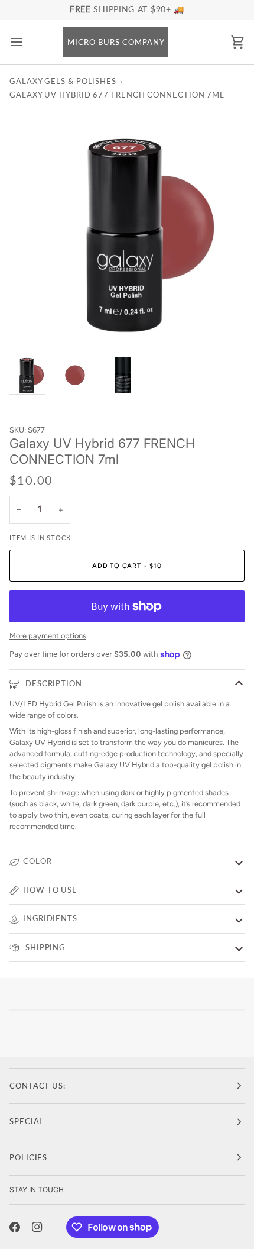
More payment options (47, 635)
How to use (50, 890)
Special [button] (26, 1121)
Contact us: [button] (37, 1085)
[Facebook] (14, 1227)
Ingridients (50, 918)
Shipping (44, 947)
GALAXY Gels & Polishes (62, 81)
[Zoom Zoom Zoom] (127, 229)
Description (52, 683)
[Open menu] (27, 42)
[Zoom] (31, 324)
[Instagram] (37, 1227)
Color (37, 861)
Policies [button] (28, 1157)
